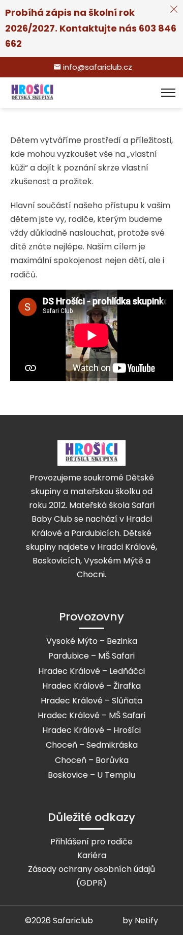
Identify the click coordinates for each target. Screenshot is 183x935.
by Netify (140, 920)
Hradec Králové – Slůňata (91, 700)
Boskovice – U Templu (91, 775)
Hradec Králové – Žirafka (91, 686)
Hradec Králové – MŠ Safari (91, 715)
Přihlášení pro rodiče (91, 841)
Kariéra (91, 855)
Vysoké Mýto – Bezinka (91, 641)
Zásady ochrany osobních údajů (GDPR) (91, 876)
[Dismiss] (174, 9)
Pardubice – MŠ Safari (91, 656)
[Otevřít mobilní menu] (168, 93)
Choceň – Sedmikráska (92, 745)
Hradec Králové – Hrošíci (91, 730)
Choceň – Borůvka (92, 760)
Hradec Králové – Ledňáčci (91, 671)
